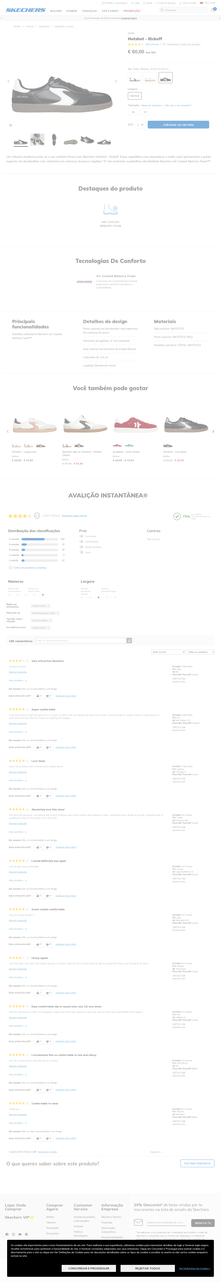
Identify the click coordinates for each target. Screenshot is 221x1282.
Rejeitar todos (147, 1268)
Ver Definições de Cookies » (194, 1268)
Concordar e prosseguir (88, 1268)
